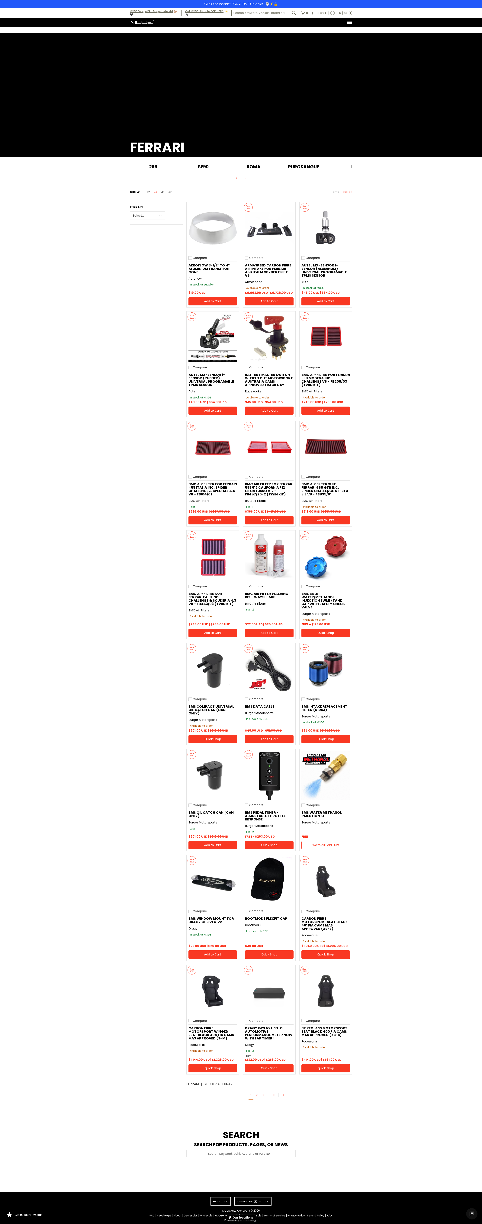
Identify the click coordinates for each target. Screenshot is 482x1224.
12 (148, 192)
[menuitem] (313, 13)
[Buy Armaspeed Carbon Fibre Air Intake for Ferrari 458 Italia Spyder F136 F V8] (269, 228)
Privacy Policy (296, 1215)
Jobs (329, 1215)
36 (163, 192)
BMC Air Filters (311, 391)
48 (170, 192)
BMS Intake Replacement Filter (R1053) (324, 708)
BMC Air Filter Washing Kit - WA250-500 (266, 595)
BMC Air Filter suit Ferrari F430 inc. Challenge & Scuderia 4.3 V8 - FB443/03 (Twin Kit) (212, 598)
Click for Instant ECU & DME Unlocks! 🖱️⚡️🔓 (241, 4)
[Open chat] (471, 1213)
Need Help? (164, 1215)
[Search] (294, 13)
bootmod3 (253, 925)
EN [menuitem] (339, 13)
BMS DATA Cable (259, 706)
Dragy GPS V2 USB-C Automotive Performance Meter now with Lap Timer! (268, 1033)
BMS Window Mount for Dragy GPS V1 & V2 (211, 920)
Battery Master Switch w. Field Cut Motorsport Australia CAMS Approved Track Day (269, 379)
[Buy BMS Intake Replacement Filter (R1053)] (325, 669)
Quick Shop (325, 633)
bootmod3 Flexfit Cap (266, 918)
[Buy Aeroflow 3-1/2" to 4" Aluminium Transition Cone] (212, 228)
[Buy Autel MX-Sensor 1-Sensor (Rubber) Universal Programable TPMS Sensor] (212, 337)
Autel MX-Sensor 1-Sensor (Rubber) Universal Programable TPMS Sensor (211, 379)
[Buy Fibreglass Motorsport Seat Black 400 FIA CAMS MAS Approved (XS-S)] (325, 991)
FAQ (152, 1215)
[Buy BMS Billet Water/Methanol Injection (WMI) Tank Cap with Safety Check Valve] (325, 556)
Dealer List (190, 1215)
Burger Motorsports (315, 614)
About (178, 1215)
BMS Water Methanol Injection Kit (321, 814)
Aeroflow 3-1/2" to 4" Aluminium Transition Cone (209, 268)
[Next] (246, 178)
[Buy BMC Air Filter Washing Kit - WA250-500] (269, 556)
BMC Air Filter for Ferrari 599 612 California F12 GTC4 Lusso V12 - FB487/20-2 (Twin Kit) (269, 489)
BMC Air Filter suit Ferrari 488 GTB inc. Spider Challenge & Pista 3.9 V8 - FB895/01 (324, 489)
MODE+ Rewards (225, 1215)
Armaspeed (253, 282)
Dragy (192, 928)
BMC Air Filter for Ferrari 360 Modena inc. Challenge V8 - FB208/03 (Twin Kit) (325, 379)
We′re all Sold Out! (325, 845)
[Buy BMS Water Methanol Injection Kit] (325, 775)
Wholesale (206, 1215)
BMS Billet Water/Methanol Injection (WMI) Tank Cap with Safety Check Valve (323, 600)
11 (274, 1095)
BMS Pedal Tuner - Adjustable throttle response (265, 816)
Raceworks (253, 391)
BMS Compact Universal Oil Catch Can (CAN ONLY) (211, 710)
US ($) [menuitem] (348, 13)
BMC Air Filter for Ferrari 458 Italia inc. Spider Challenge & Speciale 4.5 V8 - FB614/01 (212, 489)
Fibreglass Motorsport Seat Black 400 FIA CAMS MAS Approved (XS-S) (324, 1031)
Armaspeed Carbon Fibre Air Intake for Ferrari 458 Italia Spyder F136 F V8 (268, 270)
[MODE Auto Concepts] (142, 22)
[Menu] (349, 22)
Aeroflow (195, 278)
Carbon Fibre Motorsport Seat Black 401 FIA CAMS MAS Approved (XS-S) (324, 923)
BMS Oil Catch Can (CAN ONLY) (211, 814)
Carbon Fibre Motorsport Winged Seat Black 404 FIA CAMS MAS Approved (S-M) (211, 1033)
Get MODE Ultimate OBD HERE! (204, 11)
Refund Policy (315, 1215)
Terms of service (274, 1215)
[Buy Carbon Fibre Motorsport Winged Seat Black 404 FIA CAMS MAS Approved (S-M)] (212, 991)
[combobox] (261, 13)
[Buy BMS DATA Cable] (269, 669)
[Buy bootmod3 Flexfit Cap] (269, 881)
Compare (200, 258)
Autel (305, 282)
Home (334, 192)
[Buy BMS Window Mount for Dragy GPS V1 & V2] (212, 881)
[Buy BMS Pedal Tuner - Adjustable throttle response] (269, 775)
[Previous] (236, 178)
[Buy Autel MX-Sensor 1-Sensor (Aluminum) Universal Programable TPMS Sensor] (325, 228)
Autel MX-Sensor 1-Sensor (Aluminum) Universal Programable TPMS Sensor (324, 270)
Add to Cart (212, 301)
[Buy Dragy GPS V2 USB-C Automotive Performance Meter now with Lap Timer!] (269, 991)
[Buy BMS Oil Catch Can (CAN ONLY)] (212, 775)
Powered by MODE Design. (241, 1220)
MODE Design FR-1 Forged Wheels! (151, 11)
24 (155, 192)
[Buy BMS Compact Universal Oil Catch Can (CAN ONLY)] (212, 669)
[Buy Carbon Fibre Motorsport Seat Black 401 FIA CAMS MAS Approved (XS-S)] (325, 881)
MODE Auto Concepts (236, 1211)
